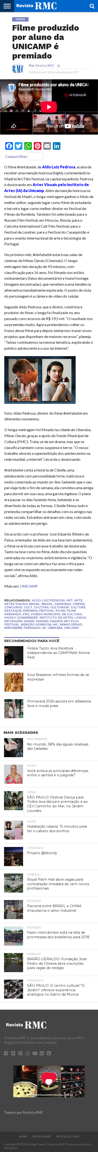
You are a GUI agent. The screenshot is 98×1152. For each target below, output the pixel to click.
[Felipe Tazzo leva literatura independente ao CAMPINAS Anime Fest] (13, 655)
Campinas (62, 604)
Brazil (47, 604)
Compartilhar (16, 156)
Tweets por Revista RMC (23, 1112)
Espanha (30, 610)
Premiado (32, 628)
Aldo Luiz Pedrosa (48, 600)
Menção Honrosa (36, 624)
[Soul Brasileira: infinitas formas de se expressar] (13, 682)
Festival (46, 610)
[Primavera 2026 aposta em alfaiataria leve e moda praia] (13, 708)
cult (28, 607)
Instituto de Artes (56, 617)
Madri (29, 621)
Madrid (42, 621)
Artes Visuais (16, 604)
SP (44, 628)
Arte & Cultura (67, 1136)
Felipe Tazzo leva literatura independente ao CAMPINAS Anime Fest (58, 652)
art (69, 600)
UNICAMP (29, 586)
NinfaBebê (13, 628)
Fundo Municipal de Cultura (56, 614)
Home (23, 1136)
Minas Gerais (71, 624)
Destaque (13, 610)
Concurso (13, 607)
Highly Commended (21, 617)
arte (78, 600)
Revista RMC (45, 66)
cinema (79, 604)
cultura (41, 607)
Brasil (34, 604)
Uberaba (55, 628)
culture (78, 607)
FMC (26, 614)
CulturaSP (59, 607)
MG (55, 624)
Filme (60, 610)
